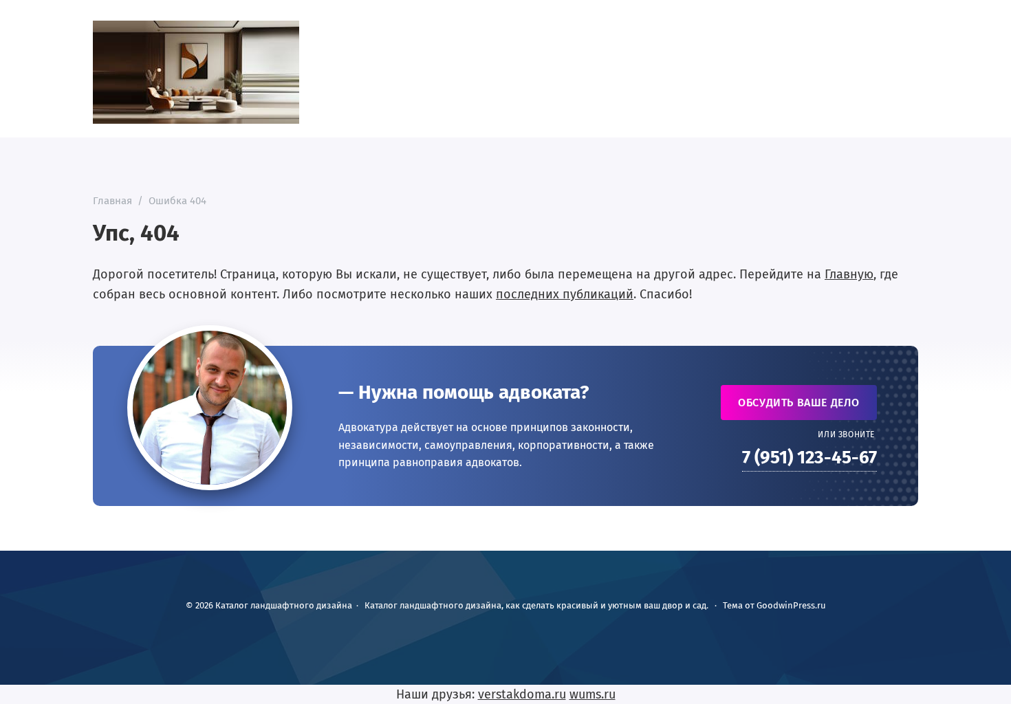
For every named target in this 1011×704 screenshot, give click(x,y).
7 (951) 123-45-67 (809, 457)
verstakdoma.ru (522, 694)
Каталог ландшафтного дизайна (196, 72)
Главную (849, 274)
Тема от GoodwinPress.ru (774, 605)
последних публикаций (564, 294)
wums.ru (592, 694)
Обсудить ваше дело (799, 402)
